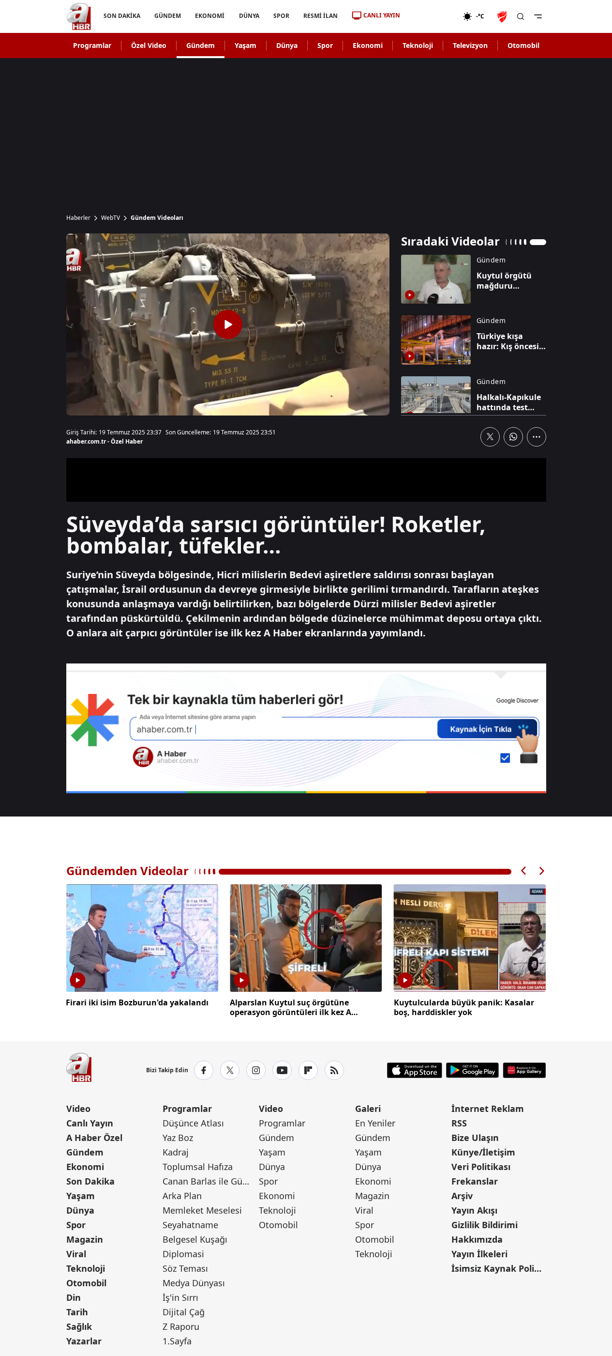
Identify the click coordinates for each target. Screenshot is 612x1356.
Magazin (84, 1239)
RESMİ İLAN (320, 16)
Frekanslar (474, 1181)
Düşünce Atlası (193, 1123)
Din (73, 1297)
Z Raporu (181, 1326)
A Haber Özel (94, 1137)
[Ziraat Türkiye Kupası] (503, 16)
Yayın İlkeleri (479, 1254)
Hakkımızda (477, 1239)
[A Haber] (78, 16)
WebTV (110, 218)
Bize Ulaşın (475, 1137)
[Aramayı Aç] (520, 16)
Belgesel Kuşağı (195, 1239)
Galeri (368, 1108)
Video (78, 1108)
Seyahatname (190, 1225)
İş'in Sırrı (180, 1297)
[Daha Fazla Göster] (536, 437)
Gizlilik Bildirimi (484, 1225)
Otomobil (523, 45)
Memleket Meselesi (202, 1210)
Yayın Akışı (474, 1210)
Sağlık (79, 1326)
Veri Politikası (480, 1166)
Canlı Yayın (89, 1123)
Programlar (92, 45)
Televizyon (470, 45)
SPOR (281, 16)
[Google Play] (472, 1070)
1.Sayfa (177, 1341)
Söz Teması (185, 1268)
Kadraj (176, 1152)
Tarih (77, 1312)
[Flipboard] (308, 1070)
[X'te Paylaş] (490, 437)
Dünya (287, 45)
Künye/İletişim (483, 1152)
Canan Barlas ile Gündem (210, 1181)
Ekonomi (368, 45)
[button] (524, 871)
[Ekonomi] (431, 16)
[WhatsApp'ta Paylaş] (513, 437)
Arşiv (462, 1196)
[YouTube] (282, 1070)
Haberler (78, 218)
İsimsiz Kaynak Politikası (498, 1268)
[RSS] (334, 1070)
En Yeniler (375, 1123)
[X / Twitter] (229, 1070)
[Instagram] (256, 1070)
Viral (76, 1254)
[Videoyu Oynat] (227, 324)
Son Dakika (90, 1181)
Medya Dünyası (194, 1283)
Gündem (200, 45)
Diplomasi (183, 1254)
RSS (459, 1123)
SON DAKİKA (122, 16)
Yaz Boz (178, 1137)
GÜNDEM (167, 16)
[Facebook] (203, 1070)
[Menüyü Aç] (538, 16)
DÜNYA (249, 16)
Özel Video (148, 45)
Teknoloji (418, 45)
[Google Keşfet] (306, 728)
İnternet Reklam (487, 1108)
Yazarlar (84, 1341)
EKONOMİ (209, 16)
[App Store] (414, 1070)
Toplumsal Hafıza (198, 1166)
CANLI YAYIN (381, 15)
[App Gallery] (524, 1070)
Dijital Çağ (184, 1312)
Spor (325, 45)
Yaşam (245, 45)
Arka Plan (182, 1196)
